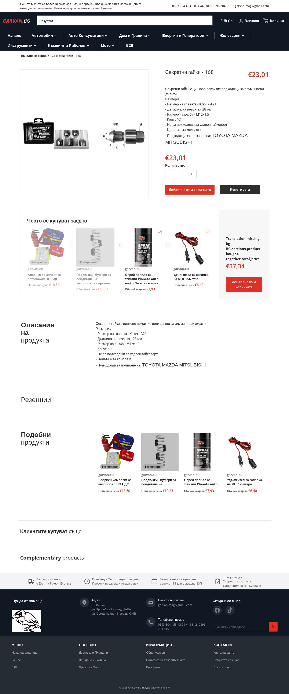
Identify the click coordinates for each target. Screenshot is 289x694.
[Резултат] (207, 20)
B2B (14, 667)
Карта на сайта (223, 652)
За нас (16, 660)
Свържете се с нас (226, 660)
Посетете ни (222, 667)
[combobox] (124, 20)
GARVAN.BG (134, 687)
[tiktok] (230, 610)
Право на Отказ (89, 667)
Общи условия (156, 652)
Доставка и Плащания (94, 652)
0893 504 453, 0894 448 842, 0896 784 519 (201, 6)
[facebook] (217, 610)
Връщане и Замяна (92, 660)
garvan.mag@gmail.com (252, 6)
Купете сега (240, 189)
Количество (175, 165)
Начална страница (24, 652)
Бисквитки (153, 667)
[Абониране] (273, 627)
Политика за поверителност (165, 660)
